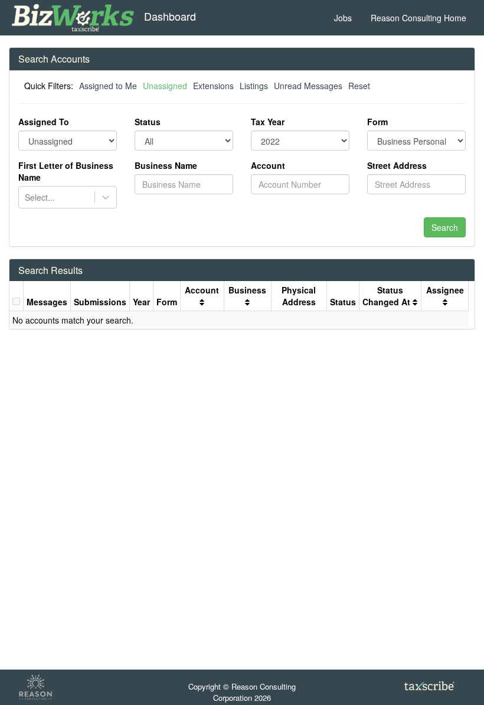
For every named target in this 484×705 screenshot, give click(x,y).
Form (377, 122)
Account (268, 165)
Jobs (343, 18)
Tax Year (267, 122)
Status (148, 122)
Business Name (166, 165)
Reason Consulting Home (418, 18)
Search (444, 227)
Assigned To (43, 122)
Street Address (397, 165)
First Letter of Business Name (65, 171)
